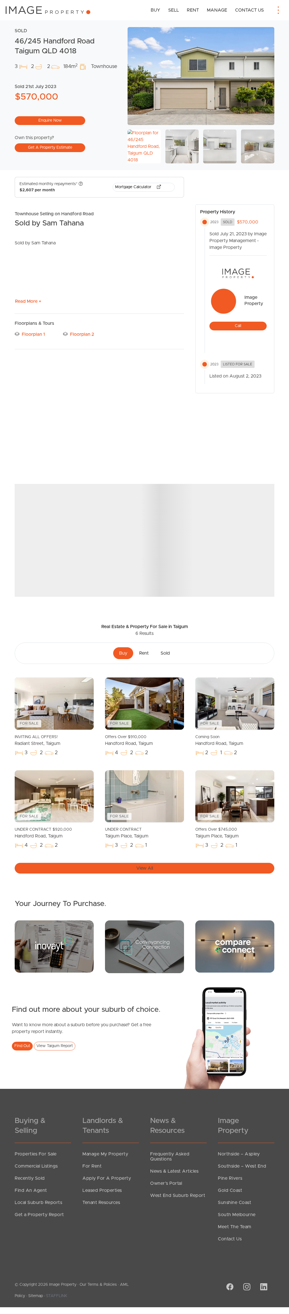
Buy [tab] (123, 653)
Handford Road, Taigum (129, 740)
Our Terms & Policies (98, 1285)
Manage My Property (105, 1154)
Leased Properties (102, 1190)
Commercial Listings (36, 1166)
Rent (193, 10)
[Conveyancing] (144, 946)
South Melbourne (237, 1214)
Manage (217, 10)
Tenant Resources (101, 1202)
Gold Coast (230, 1190)
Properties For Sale (36, 1154)
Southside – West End (242, 1166)
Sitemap (35, 1296)
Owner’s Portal (166, 1183)
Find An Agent (31, 1190)
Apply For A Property (106, 1178)
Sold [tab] (165, 653)
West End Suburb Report (177, 1195)
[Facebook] (229, 1287)
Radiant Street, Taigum (37, 740)
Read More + (28, 301)
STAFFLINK (56, 1296)
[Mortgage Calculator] (54, 946)
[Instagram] (246, 1287)
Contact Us (249, 10)
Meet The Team (234, 1227)
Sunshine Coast (234, 1202)
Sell (173, 10)
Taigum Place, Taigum (126, 833)
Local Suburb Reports (38, 1202)
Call (238, 326)
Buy (155, 10)
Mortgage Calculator (133, 187)
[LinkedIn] (263, 1287)
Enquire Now (50, 120)
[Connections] (234, 946)
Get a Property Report (39, 1214)
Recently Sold (30, 1178)
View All (144, 868)
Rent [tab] (144, 653)
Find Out (22, 1046)
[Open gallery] (201, 76)
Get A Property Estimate (50, 148)
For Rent (92, 1166)
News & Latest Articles (174, 1171)
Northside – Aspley (239, 1154)
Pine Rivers (230, 1178)
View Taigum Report (54, 1046)
